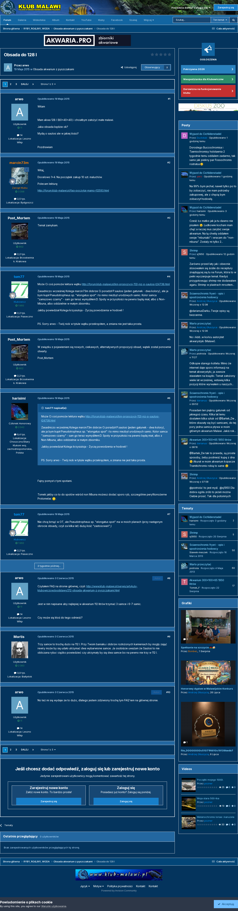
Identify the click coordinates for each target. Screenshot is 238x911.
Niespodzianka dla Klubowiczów (203, 79)
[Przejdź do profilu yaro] (184, 174)
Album (55, 19)
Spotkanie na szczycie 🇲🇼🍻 (198, 647)
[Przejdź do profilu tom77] (19, 289)
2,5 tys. (20, 198)
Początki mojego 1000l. (210, 779)
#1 (169, 98)
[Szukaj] (233, 20)
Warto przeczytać (200, 323)
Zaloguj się (126, 801)
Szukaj (133, 19)
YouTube (86, 19)
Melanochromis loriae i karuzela (215, 816)
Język (84, 886)
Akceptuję (227, 904)
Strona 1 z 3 (47, 84)
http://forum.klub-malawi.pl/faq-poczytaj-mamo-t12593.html (73, 190)
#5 (168, 339)
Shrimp (193, 250)
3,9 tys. (20, 672)
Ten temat (218, 19)
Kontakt (70, 19)
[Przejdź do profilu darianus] (184, 395)
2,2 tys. (20, 254)
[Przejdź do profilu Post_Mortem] (19, 231)
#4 (168, 276)
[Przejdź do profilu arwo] (8, 67)
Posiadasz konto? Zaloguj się (190, 7)
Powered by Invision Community (119, 890)
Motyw (97, 886)
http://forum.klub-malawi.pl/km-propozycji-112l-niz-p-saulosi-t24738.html (126, 284)
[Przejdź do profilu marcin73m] (19, 175)
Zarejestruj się (226, 7)
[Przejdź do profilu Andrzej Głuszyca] (184, 295)
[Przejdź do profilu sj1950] (184, 252)
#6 (168, 398)
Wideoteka (39, 19)
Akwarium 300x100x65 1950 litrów (210, 439)
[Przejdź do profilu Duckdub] (184, 135)
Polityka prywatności (120, 886)
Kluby (101, 19)
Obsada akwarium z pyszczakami (53, 69)
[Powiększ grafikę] (54, 498)
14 (20, 135)
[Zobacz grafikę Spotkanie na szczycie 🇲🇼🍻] (208, 627)
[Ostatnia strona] (33, 84)
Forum (7, 19)
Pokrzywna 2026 (194, 69)
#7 (168, 514)
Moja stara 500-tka (208, 798)
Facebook (117, 19)
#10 (168, 692)
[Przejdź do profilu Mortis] (19, 649)
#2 (168, 162)
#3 (168, 217)
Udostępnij (130, 67)
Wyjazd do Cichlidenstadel (205, 133)
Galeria (22, 19)
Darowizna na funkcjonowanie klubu (202, 91)
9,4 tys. (20, 434)
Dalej (24, 84)
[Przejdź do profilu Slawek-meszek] (184, 546)
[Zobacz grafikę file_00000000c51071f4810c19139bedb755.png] (208, 724)
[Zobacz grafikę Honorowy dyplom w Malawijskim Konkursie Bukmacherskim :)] (208, 672)
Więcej (148, 19)
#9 (168, 636)
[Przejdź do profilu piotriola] (184, 351)
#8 (168, 578)
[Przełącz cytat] (43, 407)
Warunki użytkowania (53, 906)
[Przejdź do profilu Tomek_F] (184, 582)
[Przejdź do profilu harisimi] (19, 411)
